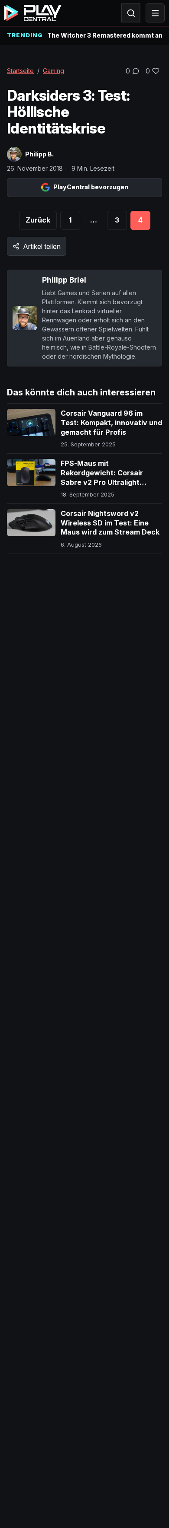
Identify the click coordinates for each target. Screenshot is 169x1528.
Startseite (20, 70)
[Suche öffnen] (130, 12)
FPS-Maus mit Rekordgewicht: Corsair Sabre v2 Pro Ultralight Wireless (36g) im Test (102, 477)
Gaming (53, 70)
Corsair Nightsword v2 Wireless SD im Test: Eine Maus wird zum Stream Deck (110, 522)
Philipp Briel (64, 279)
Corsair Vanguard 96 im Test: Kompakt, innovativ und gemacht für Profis (111, 422)
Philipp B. (39, 154)
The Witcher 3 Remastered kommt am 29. (104, 35)
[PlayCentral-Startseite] (33, 12)
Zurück (38, 220)
